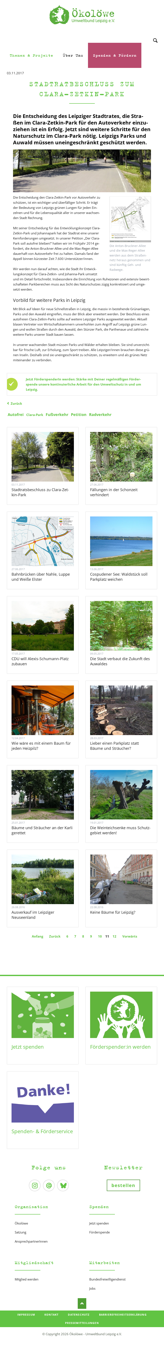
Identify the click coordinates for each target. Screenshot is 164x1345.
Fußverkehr (57, 414)
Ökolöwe (21, 1223)
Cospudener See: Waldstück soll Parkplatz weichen (119, 577)
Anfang (37, 936)
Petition (78, 414)
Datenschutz (78, 1314)
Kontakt (51, 1314)
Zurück (16, 403)
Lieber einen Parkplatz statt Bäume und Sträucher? (114, 746)
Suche (155, 35)
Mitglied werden (26, 1279)
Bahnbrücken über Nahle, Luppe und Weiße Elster (41, 577)
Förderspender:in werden (120, 1046)
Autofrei (16, 414)
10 (100, 936)
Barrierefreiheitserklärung (123, 1314)
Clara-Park (34, 415)
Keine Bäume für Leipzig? (112, 912)
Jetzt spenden (28, 1046)
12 (114, 936)
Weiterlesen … (50, 468)
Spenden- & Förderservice (42, 1131)
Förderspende (99, 1232)
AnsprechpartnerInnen (31, 1241)
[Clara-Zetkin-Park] (82, 170)
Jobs (92, 1288)
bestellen (123, 1185)
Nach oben (82, 1303)
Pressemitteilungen (82, 1323)
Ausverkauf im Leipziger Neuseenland (33, 915)
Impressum (26, 1314)
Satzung (20, 1232)
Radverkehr (100, 414)
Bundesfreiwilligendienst (107, 1279)
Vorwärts (129, 936)
